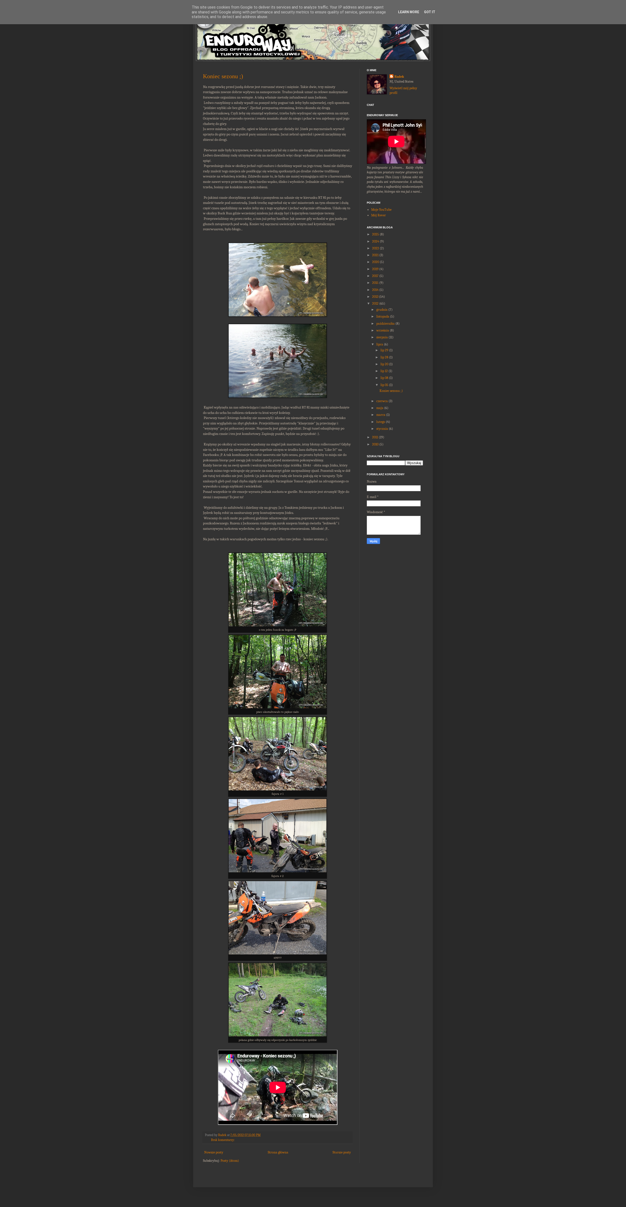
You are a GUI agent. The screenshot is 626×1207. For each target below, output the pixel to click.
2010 (375, 444)
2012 (375, 303)
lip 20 (384, 364)
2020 (375, 262)
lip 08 (384, 378)
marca (380, 415)
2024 (375, 241)
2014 (375, 290)
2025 (375, 234)
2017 (375, 276)
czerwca (382, 401)
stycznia (382, 429)
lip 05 (384, 385)
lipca (379, 344)
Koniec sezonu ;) (223, 76)
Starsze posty (342, 1152)
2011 (375, 437)
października (385, 323)
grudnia (382, 310)
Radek (399, 77)
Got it (429, 12)
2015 (375, 283)
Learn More (408, 12)
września (382, 330)
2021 (375, 255)
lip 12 (384, 371)
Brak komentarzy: (223, 1140)
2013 (375, 297)
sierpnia (382, 337)
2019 (375, 269)
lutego (380, 422)
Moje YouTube (381, 210)
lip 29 (384, 350)
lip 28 (384, 357)
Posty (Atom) (230, 1161)
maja (379, 408)
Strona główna (278, 1152)
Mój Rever (378, 215)
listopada (382, 316)
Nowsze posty (213, 1152)
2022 (375, 248)
